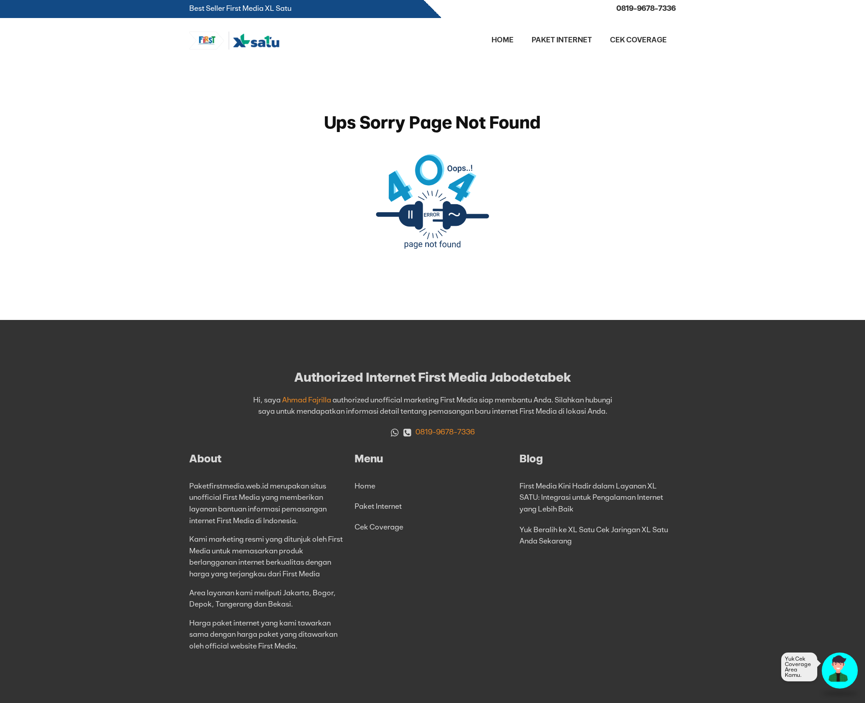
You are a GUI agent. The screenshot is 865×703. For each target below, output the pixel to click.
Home (503, 40)
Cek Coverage (638, 40)
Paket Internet (562, 40)
